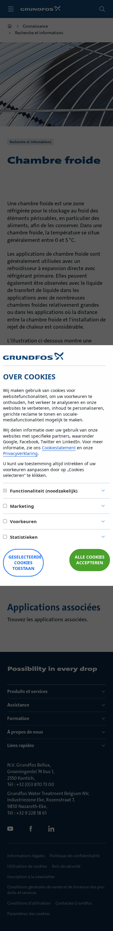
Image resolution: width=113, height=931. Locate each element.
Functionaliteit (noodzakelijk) (43, 491)
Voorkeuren (23, 521)
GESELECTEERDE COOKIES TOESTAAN (25, 562)
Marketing (22, 506)
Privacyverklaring (20, 453)
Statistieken (24, 537)
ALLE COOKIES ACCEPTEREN (90, 559)
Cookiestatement (59, 447)
